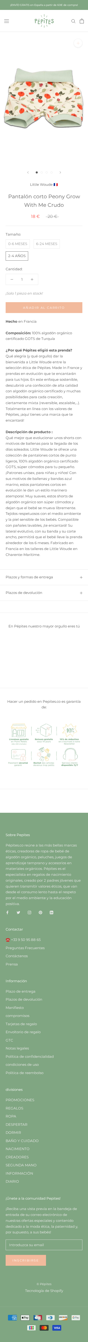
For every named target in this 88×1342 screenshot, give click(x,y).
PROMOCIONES (20, 1100)
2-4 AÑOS (17, 256)
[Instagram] (29, 912)
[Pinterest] (40, 912)
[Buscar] (73, 21)
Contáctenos (17, 956)
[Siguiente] (60, 172)
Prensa (12, 964)
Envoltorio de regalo (23, 1032)
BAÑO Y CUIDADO (22, 1141)
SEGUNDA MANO (21, 1165)
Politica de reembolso (24, 1073)
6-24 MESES (46, 243)
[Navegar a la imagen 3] (47, 172)
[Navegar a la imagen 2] (42, 172)
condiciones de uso (22, 1064)
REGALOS (14, 1108)
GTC (9, 1040)
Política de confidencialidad (30, 1056)
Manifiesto (15, 1007)
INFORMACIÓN (19, 1173)
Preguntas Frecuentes (25, 948)
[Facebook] (7, 912)
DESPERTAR (16, 1124)
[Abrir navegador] (6, 21)
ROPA (11, 1116)
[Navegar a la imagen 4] (51, 172)
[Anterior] (28, 172)
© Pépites (44, 1284)
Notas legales (17, 1048)
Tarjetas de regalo (21, 1024)
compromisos (17, 1015)
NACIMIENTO (18, 1149)
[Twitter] (18, 912)
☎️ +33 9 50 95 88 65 (23, 939)
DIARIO (12, 1181)
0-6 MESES (17, 243)
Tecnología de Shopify (44, 1290)
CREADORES (17, 1157)
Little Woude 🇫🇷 (44, 184)
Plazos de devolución (24, 592)
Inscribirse (25, 1260)
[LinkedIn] (51, 912)
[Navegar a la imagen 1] (37, 172)
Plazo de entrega (20, 991)
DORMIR (13, 1132)
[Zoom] (78, 43)
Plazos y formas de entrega (29, 577)
